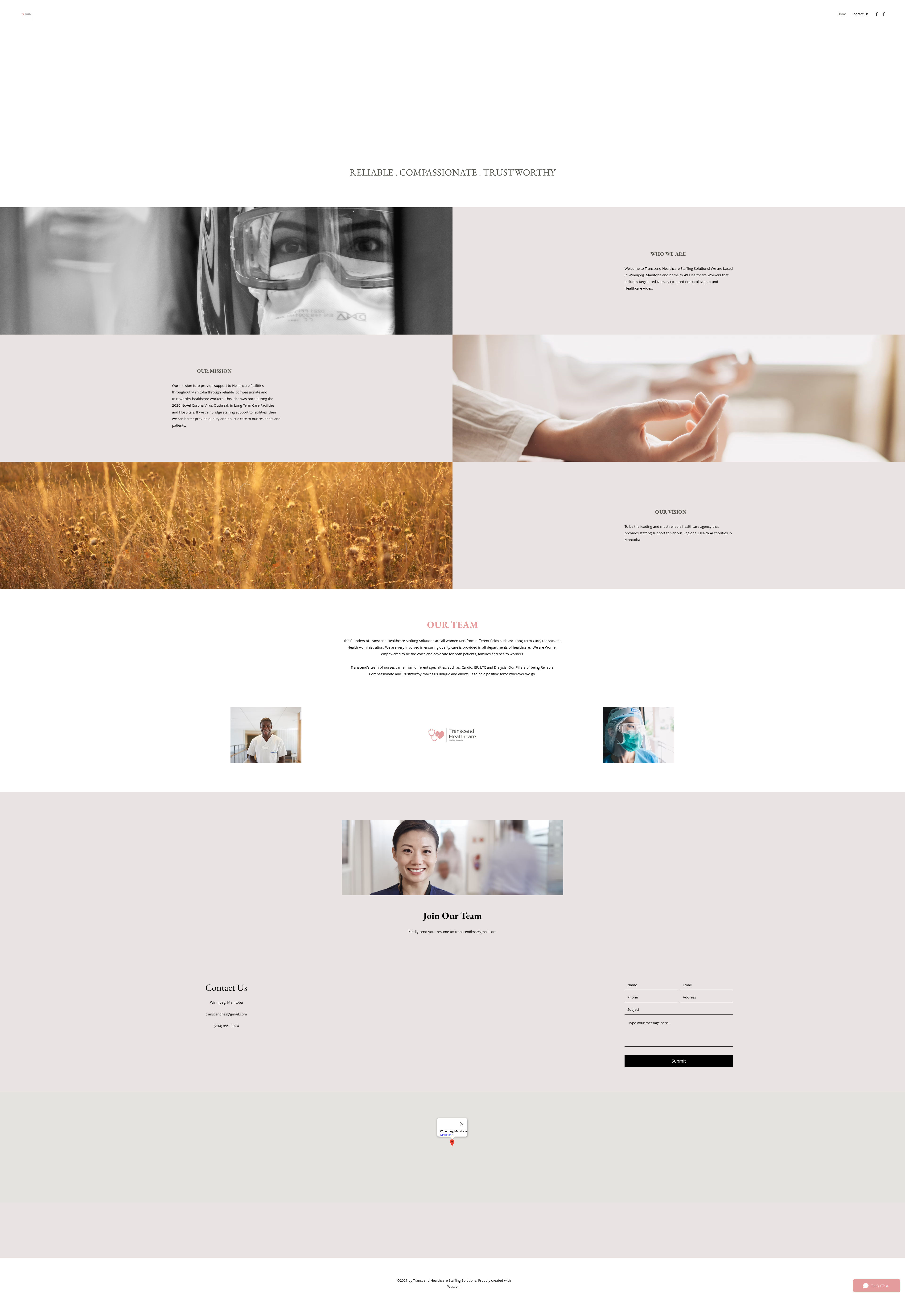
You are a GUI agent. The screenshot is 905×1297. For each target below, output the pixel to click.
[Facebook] (876, 14)
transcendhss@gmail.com (476, 931)
